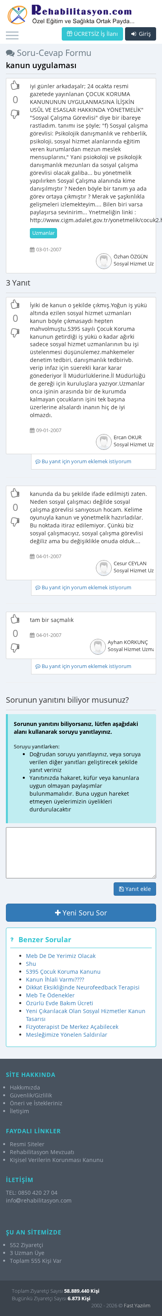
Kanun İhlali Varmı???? (55, 979)
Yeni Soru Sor (84, 912)
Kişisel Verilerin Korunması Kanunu (56, 1160)
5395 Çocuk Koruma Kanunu (63, 971)
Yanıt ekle (137, 889)
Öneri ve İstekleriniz (36, 1103)
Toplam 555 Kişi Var (36, 1260)
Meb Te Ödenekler (50, 995)
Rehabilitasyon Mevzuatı (42, 1152)
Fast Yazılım (137, 1305)
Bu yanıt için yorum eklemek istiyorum (85, 461)
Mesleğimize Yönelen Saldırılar (66, 1034)
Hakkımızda (25, 1087)
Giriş (144, 33)
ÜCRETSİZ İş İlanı (95, 33)
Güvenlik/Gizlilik (31, 1095)
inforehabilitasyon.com (39, 1200)
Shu (31, 963)
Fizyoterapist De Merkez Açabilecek (72, 1026)
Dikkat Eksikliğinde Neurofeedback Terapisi (83, 987)
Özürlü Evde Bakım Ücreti (59, 1003)
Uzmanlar (43, 233)
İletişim (19, 1111)
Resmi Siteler (27, 1144)
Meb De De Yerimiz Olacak (61, 956)
